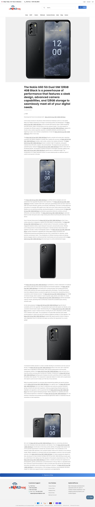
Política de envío (66, 505)
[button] (31, 15)
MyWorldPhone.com (22, 505)
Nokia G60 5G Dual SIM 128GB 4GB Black (55, 117)
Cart (93, 1)
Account (88, 1)
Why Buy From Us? (53, 495)
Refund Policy (52, 492)
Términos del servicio (58, 505)
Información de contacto (74, 505)
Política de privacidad (49, 505)
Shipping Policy (52, 490)
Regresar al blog (48, 475)
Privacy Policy (52, 488)
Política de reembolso (39, 505)
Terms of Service (52, 485)
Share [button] (26, 113)
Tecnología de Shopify (30, 505)
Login (84, 1)
